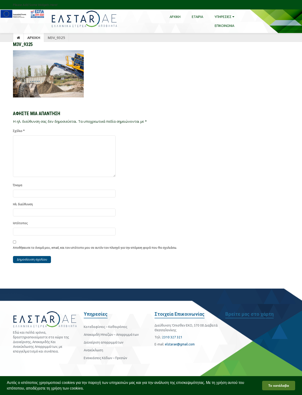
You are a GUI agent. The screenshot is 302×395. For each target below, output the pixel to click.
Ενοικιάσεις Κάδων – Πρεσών (105, 358)
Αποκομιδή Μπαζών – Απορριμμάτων (111, 334)
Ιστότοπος (20, 223)
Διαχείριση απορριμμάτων (103, 342)
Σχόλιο (19, 131)
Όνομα (17, 185)
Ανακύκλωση (93, 350)
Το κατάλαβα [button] (278, 385)
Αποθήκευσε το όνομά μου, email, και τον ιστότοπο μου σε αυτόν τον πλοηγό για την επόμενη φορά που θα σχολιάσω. (95, 248)
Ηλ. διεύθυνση (23, 204)
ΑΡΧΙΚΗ (33, 37)
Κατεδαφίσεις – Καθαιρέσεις (105, 327)
